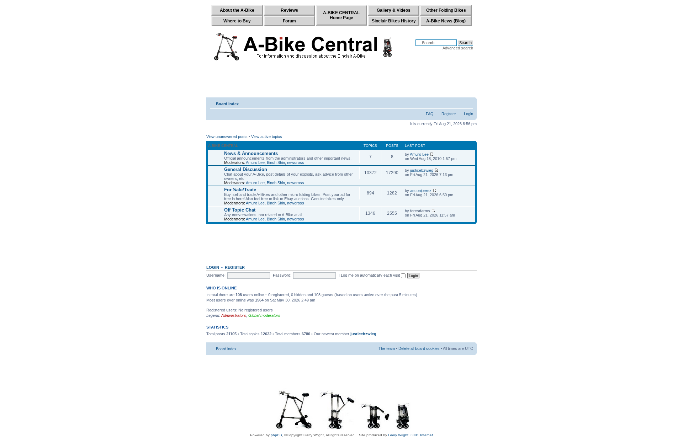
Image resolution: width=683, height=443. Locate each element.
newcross (295, 162)
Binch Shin (276, 162)
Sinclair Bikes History (394, 20)
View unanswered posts (227, 136)
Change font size (468, 102)
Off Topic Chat (239, 210)
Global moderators (264, 315)
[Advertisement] (341, 81)
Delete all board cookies (419, 348)
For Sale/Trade (240, 189)
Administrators (233, 315)
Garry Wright (398, 435)
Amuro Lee (255, 162)
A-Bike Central (223, 146)
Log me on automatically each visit (371, 275)
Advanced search (458, 48)
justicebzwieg (421, 170)
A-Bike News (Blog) (446, 20)
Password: (282, 275)
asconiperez (420, 190)
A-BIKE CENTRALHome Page (341, 15)
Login (468, 114)
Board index (227, 104)
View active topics (266, 136)
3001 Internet (422, 435)
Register (448, 114)
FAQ (430, 114)
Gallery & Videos (394, 10)
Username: (216, 275)
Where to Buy (237, 20)
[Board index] (304, 45)
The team (386, 348)
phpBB (276, 435)
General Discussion (245, 169)
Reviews (289, 10)
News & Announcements (251, 153)
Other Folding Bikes (446, 10)
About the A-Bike (237, 10)
